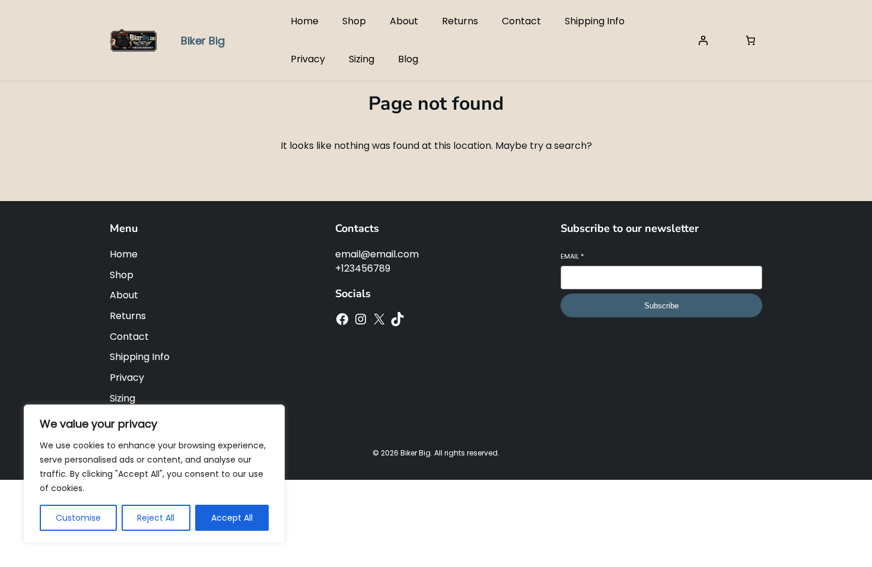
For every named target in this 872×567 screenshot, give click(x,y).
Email (572, 256)
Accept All (232, 518)
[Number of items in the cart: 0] (750, 40)
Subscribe (661, 305)
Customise (78, 518)
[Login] (703, 40)
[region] (154, 473)
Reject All (155, 518)
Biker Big (203, 40)
